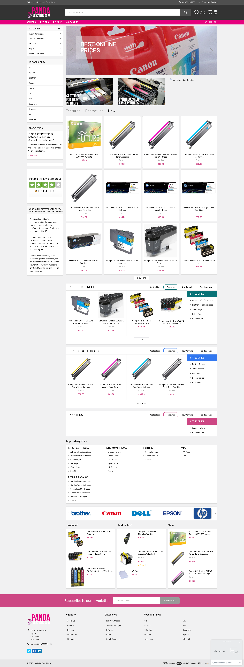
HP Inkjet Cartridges (78, 496)
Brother (32, 77)
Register (214, 2)
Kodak (32, 114)
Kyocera (32, 109)
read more (32, 155)
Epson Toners (198, 378)
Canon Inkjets (198, 309)
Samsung (33, 88)
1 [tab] (140, 70)
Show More (141, 278)
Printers (32, 43)
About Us (31, 22)
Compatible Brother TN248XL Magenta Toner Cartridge (160, 155)
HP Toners (196, 382)
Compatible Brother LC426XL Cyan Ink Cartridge (122, 261)
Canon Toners (198, 368)
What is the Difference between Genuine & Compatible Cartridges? (41, 136)
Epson (32, 72)
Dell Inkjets (196, 314)
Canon (31, 83)
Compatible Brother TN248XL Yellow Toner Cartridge (122, 155)
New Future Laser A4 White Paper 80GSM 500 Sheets (84, 155)
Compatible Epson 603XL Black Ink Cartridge (149, 532)
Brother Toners (198, 364)
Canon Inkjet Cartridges (80, 489)
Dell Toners (196, 373)
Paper (31, 48)
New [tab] (112, 110)
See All (73, 471)
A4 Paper (187, 452)
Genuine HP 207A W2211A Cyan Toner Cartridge (199, 208)
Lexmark (33, 104)
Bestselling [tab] (94, 110)
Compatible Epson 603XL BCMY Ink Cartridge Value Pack (100, 569)
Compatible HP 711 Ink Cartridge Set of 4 (199, 261)
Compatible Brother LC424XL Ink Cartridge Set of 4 (171, 322)
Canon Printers (198, 428)
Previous (71, 51)
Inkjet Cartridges (36, 34)
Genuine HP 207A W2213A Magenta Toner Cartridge (160, 208)
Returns (44, 22)
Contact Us (72, 22)
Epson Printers (198, 432)
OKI (30, 93)
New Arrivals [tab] (187, 287)
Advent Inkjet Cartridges (202, 300)
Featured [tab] (73, 110)
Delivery (57, 22)
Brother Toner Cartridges (80, 485)
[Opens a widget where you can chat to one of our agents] (226, 652)
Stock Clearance (36, 53)
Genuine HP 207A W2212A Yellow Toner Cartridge (122, 208)
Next (211, 51)
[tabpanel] (141, 50)
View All (32, 119)
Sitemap (70, 639)
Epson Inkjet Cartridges (80, 492)
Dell (30, 98)
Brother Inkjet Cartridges (202, 304)
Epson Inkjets (198, 318)
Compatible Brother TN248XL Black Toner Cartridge (84, 208)
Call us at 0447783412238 (41, 644)
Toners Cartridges (37, 38)
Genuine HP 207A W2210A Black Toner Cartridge (84, 261)
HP (30, 67)
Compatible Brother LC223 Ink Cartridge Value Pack (150, 552)
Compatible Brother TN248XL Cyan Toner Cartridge (199, 155)
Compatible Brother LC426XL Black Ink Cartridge (160, 261)
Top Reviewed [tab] (206, 287)
